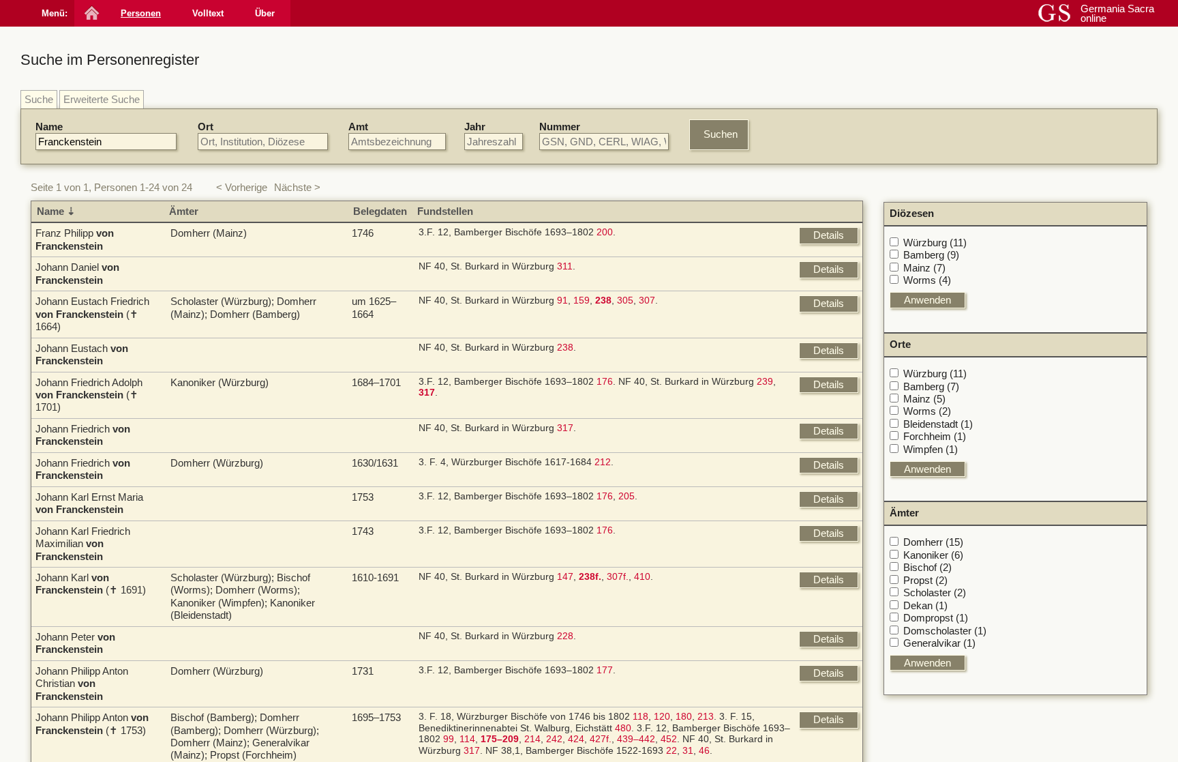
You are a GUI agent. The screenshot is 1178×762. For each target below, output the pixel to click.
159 (581, 300)
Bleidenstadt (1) (938, 424)
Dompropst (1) (935, 618)
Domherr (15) (933, 542)
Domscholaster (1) (944, 630)
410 (642, 577)
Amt (358, 126)
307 (647, 300)
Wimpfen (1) (930, 449)
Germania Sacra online (1117, 13)
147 (565, 577)
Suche (39, 99)
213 (705, 717)
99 (448, 739)
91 (562, 300)
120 (662, 717)
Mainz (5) (924, 399)
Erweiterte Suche (101, 99)
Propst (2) (925, 580)
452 (669, 739)
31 (687, 751)
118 (640, 717)
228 (565, 636)
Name (49, 126)
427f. (600, 739)
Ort (205, 126)
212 (602, 462)
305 (625, 300)
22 (671, 751)
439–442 (636, 739)
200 (604, 232)
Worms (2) (927, 411)
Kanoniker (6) (933, 555)
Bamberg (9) (931, 255)
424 (576, 739)
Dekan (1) (925, 605)
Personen (141, 13)
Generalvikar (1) (939, 643)
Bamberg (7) (931, 386)
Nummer (559, 126)
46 (704, 751)
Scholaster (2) (934, 592)
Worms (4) (927, 280)
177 (604, 670)
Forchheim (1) (934, 436)
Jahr (474, 126)
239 (765, 382)
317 (565, 428)
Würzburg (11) (935, 242)
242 (554, 739)
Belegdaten (380, 211)
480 (623, 728)
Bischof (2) (927, 567)
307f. (618, 577)
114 (467, 739)
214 (532, 739)
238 (565, 347)
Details (828, 235)
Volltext (208, 13)
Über (265, 13)
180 (684, 717)
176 (604, 382)
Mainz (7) (924, 268)
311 (565, 266)
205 (626, 496)
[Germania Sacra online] (90, 13)
